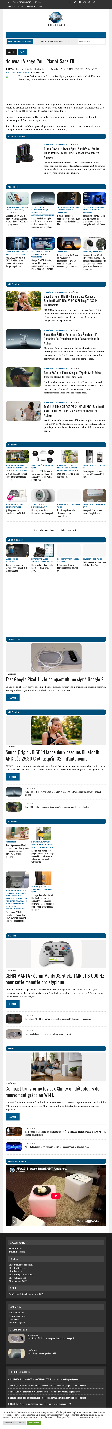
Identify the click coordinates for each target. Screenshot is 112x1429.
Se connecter (15, 1248)
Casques (46, 210)
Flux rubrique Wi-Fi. (18, 1281)
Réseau (11, 1048)
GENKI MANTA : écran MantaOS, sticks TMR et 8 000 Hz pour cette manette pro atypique (55, 978)
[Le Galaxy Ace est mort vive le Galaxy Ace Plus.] (94, 555)
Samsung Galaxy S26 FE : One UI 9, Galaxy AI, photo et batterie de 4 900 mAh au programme (17, 220)
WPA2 (94, 69)
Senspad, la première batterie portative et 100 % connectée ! (16, 567)
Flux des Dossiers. (17, 1268)
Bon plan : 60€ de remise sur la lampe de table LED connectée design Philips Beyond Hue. (42, 475)
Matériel (10, 893)
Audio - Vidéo (37, 207)
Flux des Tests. (16, 1271)
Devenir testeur (17, 1251)
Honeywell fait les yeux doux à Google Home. (92, 512)
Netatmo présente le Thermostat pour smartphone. (66, 513)
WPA (88, 69)
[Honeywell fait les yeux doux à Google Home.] (94, 500)
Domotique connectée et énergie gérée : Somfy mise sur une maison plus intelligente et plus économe (17, 851)
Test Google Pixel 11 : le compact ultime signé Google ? (55, 679)
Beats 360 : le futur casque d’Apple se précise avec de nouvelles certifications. (72, 374)
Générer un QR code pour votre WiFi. (26, 1294)
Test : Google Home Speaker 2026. (41, 1353)
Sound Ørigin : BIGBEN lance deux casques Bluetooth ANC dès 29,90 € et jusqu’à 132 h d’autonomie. (70, 300)
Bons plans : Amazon (15, 6)
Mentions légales (17, 1322)
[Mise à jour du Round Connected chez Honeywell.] (43, 500)
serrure (98, 465)
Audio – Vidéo (13, 284)
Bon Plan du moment (16, 136)
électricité (36, 465)
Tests (21, 909)
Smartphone (13, 186)
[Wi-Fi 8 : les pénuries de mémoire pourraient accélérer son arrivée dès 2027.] (14, 1149)
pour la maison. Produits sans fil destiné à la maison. (16, 467)
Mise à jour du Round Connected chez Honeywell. (42, 512)
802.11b (19, 69)
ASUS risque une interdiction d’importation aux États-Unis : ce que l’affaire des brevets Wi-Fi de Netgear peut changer (65, 1133)
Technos (38, 2)
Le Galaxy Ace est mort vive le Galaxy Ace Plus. (94, 564)
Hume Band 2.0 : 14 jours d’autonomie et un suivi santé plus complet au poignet (58, 1019)
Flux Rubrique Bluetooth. (21, 1274)
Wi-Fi (33, 468)
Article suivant (68, 530)
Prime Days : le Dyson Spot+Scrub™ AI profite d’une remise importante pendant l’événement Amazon (71, 153)
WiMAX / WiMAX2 (75, 69)
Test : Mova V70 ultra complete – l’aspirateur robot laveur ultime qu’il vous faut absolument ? (16, 916)
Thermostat (74, 504)
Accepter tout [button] (34, 1422)
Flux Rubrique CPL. (18, 1277)
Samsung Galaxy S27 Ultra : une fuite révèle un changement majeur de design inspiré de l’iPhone (94, 220)
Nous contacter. (16, 1312)
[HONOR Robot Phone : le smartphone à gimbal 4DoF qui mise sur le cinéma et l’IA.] (69, 203)
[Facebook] (70, 2)
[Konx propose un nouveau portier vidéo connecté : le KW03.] (94, 461)
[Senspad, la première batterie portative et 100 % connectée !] (17, 555)
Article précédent (45, 530)
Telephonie (11, 212)
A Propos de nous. (17, 1315)
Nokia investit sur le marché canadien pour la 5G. (67, 567)
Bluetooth (39, 69)
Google (44, 254)
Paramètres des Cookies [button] (14, 1422)
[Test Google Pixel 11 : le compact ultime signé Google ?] (56, 670)
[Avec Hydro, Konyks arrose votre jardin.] (69, 461)
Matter (48, 889)
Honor (34, 212)
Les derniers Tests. (18, 1329)
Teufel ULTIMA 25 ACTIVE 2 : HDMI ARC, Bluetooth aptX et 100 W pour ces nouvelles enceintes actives (74, 410)
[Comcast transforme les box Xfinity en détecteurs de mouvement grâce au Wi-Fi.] (56, 1079)
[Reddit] (84, 2)
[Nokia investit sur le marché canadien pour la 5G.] (69, 555)
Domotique (11, 465)
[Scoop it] (104, 2)
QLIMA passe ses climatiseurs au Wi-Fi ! (15, 512)
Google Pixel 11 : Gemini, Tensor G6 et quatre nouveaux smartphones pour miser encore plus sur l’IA (43, 264)
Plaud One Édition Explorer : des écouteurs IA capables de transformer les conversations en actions (42, 223)
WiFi (63, 69)
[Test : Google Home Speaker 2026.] (16, 1356)
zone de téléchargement (22, 2)
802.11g (28, 69)
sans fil (54, 69)
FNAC (41, 6)
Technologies (12, 909)
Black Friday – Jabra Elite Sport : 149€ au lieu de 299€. (42, 567)
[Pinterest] (94, 2)
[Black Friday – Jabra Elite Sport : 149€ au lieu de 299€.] (43, 555)
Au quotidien (37, 504)
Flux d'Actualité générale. (21, 1264)
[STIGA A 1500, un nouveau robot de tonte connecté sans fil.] (17, 461)
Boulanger (31, 6)
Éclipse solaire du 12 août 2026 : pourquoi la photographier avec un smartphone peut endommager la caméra (68, 260)
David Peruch (23, 73)
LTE (47, 69)
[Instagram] (79, 2)
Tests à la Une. (14, 639)
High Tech (21, 890)
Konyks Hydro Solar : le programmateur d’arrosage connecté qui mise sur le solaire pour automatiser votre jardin (42, 856)
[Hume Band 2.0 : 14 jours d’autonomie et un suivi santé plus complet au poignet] (14, 1021)
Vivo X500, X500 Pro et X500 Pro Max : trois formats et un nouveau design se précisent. (16, 262)
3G (84, 559)
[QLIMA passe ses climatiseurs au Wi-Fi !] (17, 500)
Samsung (19, 210)
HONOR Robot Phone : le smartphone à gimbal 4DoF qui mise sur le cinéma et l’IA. (68, 220)
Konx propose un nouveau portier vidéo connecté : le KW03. (94, 474)
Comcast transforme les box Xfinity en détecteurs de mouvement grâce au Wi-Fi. (52, 1091)
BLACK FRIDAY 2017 (45, 562)
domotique (12, 444)
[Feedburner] (99, 2)
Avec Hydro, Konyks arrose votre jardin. (68, 475)
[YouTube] (89, 2)
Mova (17, 893)
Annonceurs (14, 1319)
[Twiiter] (75, 2)
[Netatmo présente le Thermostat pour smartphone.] (69, 500)
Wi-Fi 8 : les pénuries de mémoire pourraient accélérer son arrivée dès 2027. (57, 1147)
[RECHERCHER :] (91, 41)
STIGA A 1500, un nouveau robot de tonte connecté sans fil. (16, 476)
